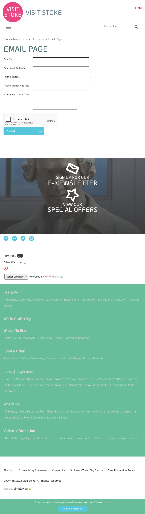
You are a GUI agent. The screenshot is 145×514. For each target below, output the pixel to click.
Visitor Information (19, 430)
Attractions (10, 299)
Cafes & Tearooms (32, 358)
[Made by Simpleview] (18, 489)
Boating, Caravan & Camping (71, 338)
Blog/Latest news (14, 379)
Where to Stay (15, 330)
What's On (12, 404)
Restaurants (11, 358)
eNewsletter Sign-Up (17, 438)
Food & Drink (14, 351)
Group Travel (49, 438)
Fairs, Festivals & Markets (63, 411)
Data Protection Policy (121, 470)
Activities (24, 299)
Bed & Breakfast (23, 338)
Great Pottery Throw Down (43, 379)
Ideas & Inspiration (19, 371)
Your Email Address (14, 68)
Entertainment (72, 299)
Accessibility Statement (33, 470)
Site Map (9, 470)
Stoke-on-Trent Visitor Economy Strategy (101, 438)
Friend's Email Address (16, 86)
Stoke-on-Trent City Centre (86, 470)
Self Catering (44, 338)
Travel (35, 438)
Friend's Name (12, 77)
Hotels (7, 338)
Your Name (9, 59)
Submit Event (59, 417)
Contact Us (59, 470)
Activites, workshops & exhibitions (102, 411)
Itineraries (10, 391)
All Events (10, 411)
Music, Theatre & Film (31, 411)
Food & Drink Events (36, 417)
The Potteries (40, 299)
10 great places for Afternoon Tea (46, 385)
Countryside (76, 385)
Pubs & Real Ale (93, 358)
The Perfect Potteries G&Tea (107, 379)
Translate (57, 276)
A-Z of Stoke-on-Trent (75, 379)
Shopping (56, 299)
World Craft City (17, 318)
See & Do (11, 292)
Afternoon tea (53, 358)
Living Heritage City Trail (98, 299)
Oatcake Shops (72, 358)
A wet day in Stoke (97, 385)
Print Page (10, 256)
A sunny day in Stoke (122, 385)
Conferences (66, 438)
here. (108, 502)
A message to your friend (17, 94)
